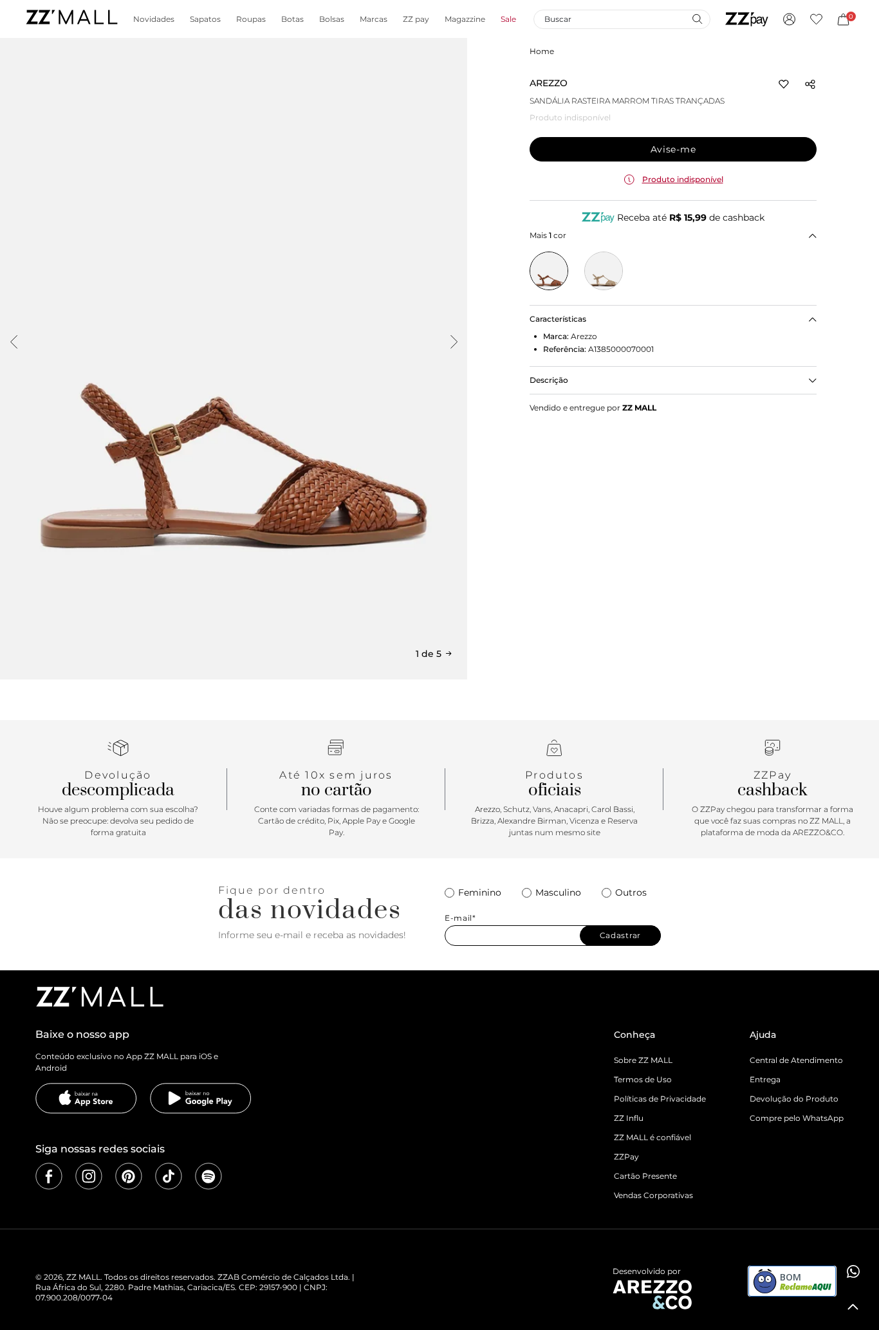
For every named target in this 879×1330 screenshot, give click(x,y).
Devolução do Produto (794, 1099)
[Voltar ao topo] (853, 1306)
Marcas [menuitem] (373, 19)
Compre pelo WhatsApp (797, 1118)
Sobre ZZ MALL (643, 1060)
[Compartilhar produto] (810, 84)
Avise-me (673, 149)
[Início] (71, 19)
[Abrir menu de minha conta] (789, 19)
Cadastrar (620, 935)
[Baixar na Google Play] (201, 1098)
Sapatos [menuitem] (205, 19)
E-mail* (460, 918)
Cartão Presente (645, 1176)
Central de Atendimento (796, 1060)
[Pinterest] (128, 1176)
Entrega (765, 1079)
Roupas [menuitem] (251, 19)
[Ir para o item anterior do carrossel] (13, 341)
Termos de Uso (643, 1079)
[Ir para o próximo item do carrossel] (453, 341)
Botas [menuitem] (292, 19)
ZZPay (626, 1156)
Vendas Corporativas (653, 1195)
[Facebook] (48, 1176)
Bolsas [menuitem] (331, 19)
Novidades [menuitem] (153, 19)
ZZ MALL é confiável (652, 1137)
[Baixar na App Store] (86, 1098)
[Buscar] (697, 18)
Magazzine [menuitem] (465, 19)
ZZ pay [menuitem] (416, 19)
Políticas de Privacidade (660, 1099)
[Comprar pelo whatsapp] (853, 1271)
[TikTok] (168, 1176)
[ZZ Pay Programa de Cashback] (746, 19)
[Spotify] (208, 1176)
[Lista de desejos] (816, 19)
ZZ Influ (628, 1118)
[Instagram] (88, 1176)
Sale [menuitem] (508, 19)
